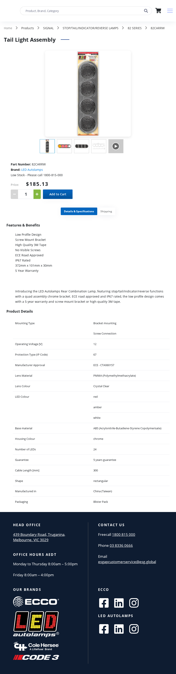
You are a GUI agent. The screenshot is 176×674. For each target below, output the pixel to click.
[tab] (79, 211)
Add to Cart (57, 194)
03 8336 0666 (121, 545)
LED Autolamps (32, 170)
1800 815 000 (123, 534)
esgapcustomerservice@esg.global (127, 561)
